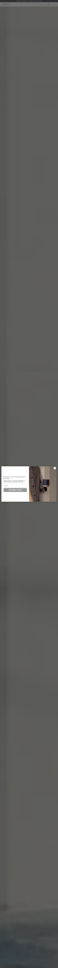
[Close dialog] (55, 468)
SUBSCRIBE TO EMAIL (15, 490)
